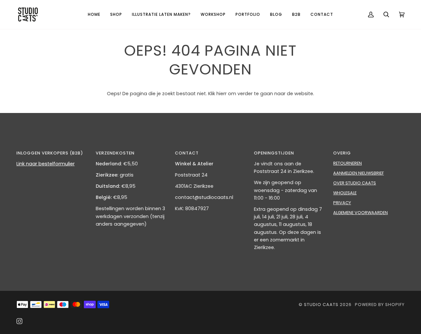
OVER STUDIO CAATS (354, 183)
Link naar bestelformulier (45, 163)
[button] (116, 14)
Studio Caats (321, 304)
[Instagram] (19, 321)
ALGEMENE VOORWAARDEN (360, 212)
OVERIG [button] (342, 153)
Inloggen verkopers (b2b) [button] (49, 153)
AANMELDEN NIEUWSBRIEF (358, 173)
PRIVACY (342, 203)
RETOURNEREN (347, 163)
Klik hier (216, 93)
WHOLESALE (345, 193)
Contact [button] (187, 153)
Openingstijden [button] (274, 153)
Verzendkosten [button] (115, 153)
